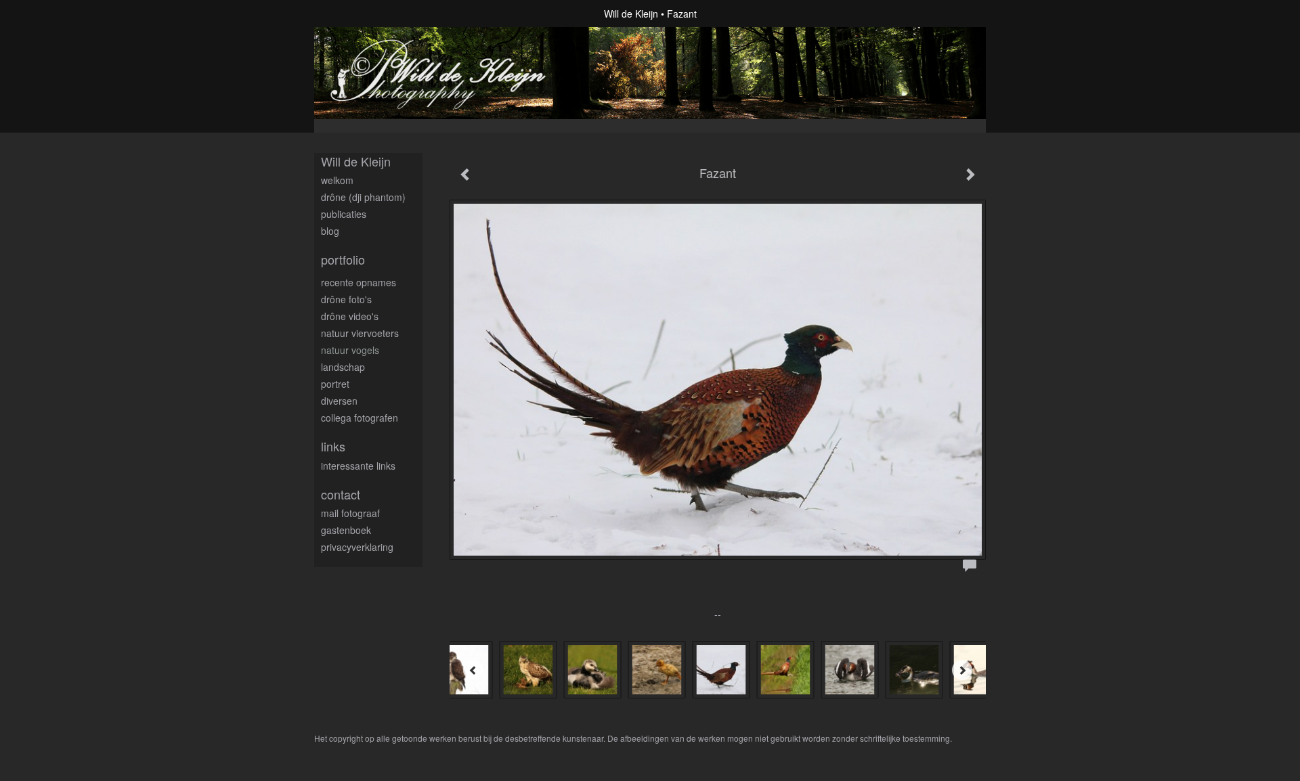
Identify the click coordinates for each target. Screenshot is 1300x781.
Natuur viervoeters (360, 333)
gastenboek (346, 530)
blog (330, 231)
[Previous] (473, 670)
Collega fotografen (359, 417)
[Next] (962, 670)
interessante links (358, 465)
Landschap (343, 367)
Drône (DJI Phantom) (363, 197)
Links (333, 446)
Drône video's (349, 316)
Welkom (337, 180)
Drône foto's (346, 299)
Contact (340, 494)
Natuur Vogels (350, 350)
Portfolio (343, 259)
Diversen (339, 400)
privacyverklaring (357, 547)
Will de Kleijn (631, 13)
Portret (335, 383)
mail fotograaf (350, 513)
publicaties (343, 214)
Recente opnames (358, 282)
